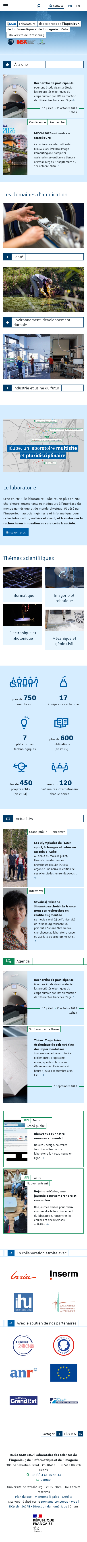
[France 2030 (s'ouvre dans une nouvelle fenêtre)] (23, 1345)
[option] (43, 96)
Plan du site (23, 1497)
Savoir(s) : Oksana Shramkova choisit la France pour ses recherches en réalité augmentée (55, 908)
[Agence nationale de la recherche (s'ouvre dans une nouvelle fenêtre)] (23, 1372)
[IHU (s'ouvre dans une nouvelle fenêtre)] (23, 1302)
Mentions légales (47, 1497)
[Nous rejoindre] (43, 445)
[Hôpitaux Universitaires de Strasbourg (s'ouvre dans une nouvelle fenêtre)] (63, 1302)
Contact (57, 6)
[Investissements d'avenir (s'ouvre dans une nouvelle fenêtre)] (63, 1345)
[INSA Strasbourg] (26, 42)
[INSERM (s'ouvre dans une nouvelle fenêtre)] (63, 1275)
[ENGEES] (41, 42)
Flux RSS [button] (70, 1434)
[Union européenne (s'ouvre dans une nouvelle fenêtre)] (63, 1372)
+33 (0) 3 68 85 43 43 (45, 1475)
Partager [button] (48, 1434)
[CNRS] (11, 42)
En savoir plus (16, 532)
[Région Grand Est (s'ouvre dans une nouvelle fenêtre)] (23, 1400)
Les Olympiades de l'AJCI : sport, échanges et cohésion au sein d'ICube (55, 847)
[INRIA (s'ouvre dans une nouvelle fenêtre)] (23, 1275)
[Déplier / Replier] (7, 256)
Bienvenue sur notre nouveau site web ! (49, 1136)
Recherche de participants (54, 83)
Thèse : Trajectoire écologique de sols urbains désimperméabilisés (54, 1044)
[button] (38, 5)
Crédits (67, 1497)
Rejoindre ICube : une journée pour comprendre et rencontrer (55, 1196)
